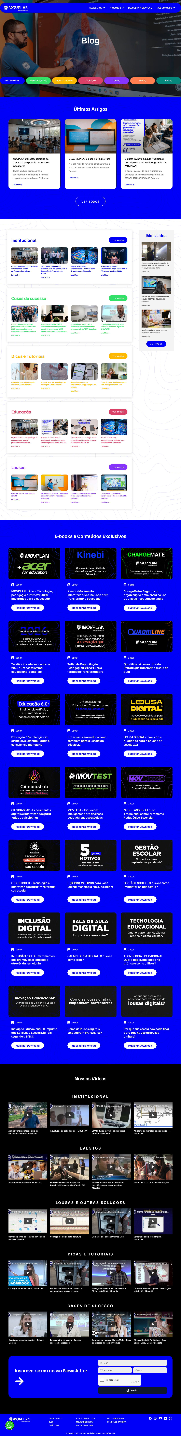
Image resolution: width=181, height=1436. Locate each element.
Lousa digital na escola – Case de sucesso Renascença (65, 1341)
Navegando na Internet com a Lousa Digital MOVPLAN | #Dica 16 (109, 1289)
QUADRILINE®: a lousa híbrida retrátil (89, 158)
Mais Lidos (156, 235)
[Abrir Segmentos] (104, 7)
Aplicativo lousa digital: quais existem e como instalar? (22, 383)
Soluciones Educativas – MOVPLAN (25, 1182)
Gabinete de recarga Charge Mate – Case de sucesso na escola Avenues (111, 1341)
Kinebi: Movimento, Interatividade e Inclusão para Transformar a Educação (83, 268)
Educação (21, 411)
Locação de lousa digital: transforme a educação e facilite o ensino (114, 495)
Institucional (23, 240)
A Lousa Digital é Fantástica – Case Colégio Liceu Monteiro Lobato (150, 1341)
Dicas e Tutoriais (27, 356)
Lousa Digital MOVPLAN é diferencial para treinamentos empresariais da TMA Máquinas (83, 326)
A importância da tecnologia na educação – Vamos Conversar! (23, 1132)
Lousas (18, 467)
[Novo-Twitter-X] (170, 1418)
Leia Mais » (15, 275)
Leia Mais (17, 184)
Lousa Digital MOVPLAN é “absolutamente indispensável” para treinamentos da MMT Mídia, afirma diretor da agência (54, 327)
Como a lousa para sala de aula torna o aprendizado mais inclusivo (83, 495)
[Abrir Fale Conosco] (174, 7)
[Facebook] (150, 1418)
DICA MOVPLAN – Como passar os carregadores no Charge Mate (66, 1289)
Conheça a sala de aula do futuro (65, 1236)
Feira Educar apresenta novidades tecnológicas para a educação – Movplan (108, 1185)
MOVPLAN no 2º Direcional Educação (151, 1182)
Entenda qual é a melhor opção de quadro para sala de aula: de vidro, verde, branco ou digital (155, 265)
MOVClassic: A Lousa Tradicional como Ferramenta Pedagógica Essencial (54, 495)
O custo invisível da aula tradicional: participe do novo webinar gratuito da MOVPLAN (146, 162)
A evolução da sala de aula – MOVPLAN (68, 1130)
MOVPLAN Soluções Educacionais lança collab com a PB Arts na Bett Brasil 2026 (114, 268)
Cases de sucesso (28, 298)
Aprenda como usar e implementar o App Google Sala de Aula (83, 384)
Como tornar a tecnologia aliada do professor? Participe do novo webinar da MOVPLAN (83, 440)
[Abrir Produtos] (122, 7)
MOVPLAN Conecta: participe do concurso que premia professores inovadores (31, 162)
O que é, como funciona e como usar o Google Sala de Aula (113, 383)
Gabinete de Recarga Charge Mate (108, 1236)
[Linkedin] (165, 1418)
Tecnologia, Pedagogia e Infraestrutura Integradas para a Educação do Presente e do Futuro (54, 270)
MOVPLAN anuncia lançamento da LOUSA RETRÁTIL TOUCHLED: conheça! (155, 298)
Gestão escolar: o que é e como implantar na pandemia (154, 331)
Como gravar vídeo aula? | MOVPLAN (25, 1288)
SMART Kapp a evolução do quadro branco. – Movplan (108, 1132)
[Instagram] (155, 1418)
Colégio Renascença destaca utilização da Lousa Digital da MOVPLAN (112, 326)
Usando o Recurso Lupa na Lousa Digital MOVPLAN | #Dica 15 (152, 1289)
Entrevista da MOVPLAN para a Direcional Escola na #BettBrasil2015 (68, 1183)
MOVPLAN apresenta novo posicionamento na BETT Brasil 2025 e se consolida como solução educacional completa (23, 327)
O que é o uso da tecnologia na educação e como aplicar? (53, 383)
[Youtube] (160, 1418)
